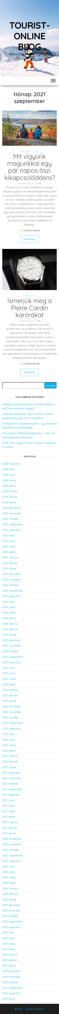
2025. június (8, 541)
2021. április (8, 816)
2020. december (11, 838)
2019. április (8, 949)
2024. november (11, 579)
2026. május (9, 480)
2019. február (9, 960)
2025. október (10, 518)
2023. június (8, 673)
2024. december (11, 574)
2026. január (9, 502)
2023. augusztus (11, 662)
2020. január (9, 899)
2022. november (11, 712)
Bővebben (29, 239)
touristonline (31, 230)
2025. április (9, 551)
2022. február (10, 761)
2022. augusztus (11, 728)
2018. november (11, 976)
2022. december (11, 706)
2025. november (11, 513)
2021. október (10, 783)
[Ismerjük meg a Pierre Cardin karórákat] (29, 269)
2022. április (9, 750)
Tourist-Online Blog (29, 36)
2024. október (10, 585)
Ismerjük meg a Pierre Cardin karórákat (29, 308)
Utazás (36, 151)
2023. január (9, 700)
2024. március (10, 623)
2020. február (10, 894)
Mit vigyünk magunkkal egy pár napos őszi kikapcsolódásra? (29, 167)
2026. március (10, 491)
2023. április (9, 684)
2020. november (11, 844)
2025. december (11, 507)
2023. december (11, 640)
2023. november (11, 645)
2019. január (9, 965)
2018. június (8, 998)
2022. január (9, 767)
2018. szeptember (12, 987)
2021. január (9, 833)
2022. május (9, 745)
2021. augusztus (11, 794)
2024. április (9, 618)
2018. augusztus (11, 993)
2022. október (10, 717)
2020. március (10, 888)
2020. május (9, 877)
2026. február (10, 496)
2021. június (8, 805)
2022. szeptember (12, 723)
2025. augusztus (11, 529)
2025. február (10, 563)
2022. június (8, 739)
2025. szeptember (12, 524)
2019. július (8, 932)
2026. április (9, 485)
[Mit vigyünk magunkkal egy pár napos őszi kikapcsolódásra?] (29, 127)
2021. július (8, 800)
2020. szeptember (12, 855)
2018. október (10, 982)
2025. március (10, 557)
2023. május (9, 678)
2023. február (10, 695)
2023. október (10, 651)
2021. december (11, 772)
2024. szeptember (12, 590)
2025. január (9, 568)
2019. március (10, 954)
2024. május (9, 612)
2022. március (10, 756)
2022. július (8, 734)
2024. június (8, 607)
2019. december (11, 905)
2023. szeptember (12, 656)
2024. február (10, 629)
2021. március (10, 822)
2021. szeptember (12, 789)
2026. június (8, 474)
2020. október (10, 849)
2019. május (9, 943)
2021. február (9, 827)
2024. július (8, 601)
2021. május (9, 811)
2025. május (9, 546)
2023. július (8, 667)
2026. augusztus (11, 463)
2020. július (8, 866)
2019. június (8, 938)
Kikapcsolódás (25, 151)
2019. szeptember (12, 921)
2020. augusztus (11, 860)
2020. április (9, 882)
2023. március (10, 689)
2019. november (11, 910)
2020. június (9, 871)
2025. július (8, 535)
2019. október (10, 916)
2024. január (9, 634)
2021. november (11, 778)
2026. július (8, 469)
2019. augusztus (11, 927)
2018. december (11, 971)
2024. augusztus (11, 596)
